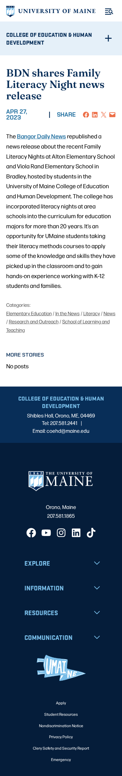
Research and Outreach (34, 321)
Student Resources (61, 714)
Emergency (61, 759)
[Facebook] (31, 533)
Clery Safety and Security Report (61, 748)
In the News (67, 313)
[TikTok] (91, 533)
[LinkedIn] (76, 533)
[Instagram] (61, 533)
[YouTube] (46, 533)
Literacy (91, 313)
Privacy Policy (61, 736)
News (109, 313)
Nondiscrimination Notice (61, 725)
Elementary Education (29, 313)
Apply (61, 702)
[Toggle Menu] (109, 11)
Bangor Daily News (41, 136)
